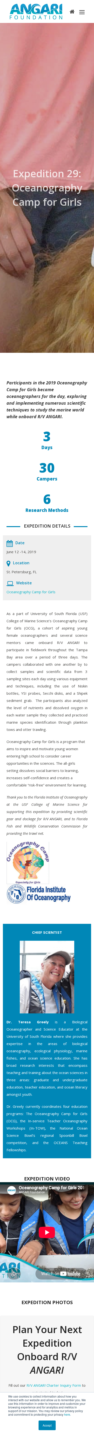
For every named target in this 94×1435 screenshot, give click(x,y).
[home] (72, 11)
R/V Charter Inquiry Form (54, 1385)
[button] (82, 11)
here (67, 1414)
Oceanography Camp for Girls (31, 591)
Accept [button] (47, 1425)
